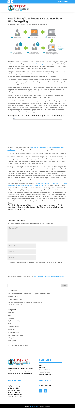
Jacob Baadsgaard (39, 64)
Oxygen (36, 406)
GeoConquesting (13, 296)
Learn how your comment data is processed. (49, 276)
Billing (9, 315)
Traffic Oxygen (14, 25)
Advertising (11, 312)
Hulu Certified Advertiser (16, 305)
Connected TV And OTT (15, 397)
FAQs (9, 324)
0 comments (42, 25)
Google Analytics (13, 332)
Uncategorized (12, 341)
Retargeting (33, 25)
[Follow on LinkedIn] (12, 1)
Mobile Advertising (13, 388)
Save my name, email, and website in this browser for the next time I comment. (36, 262)
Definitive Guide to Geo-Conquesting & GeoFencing (25, 302)
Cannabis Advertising (46, 374)
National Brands (44, 372)
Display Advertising (14, 321)
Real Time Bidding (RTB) (15, 335)
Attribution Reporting (15, 299)
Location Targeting (14, 390)
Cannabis (11, 318)
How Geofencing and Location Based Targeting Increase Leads (29, 294)
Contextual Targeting (15, 394)
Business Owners (44, 370)
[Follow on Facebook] (9, 1)
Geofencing (11, 329)
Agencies (42, 368)
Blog (40, 365)
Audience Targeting (14, 392)
